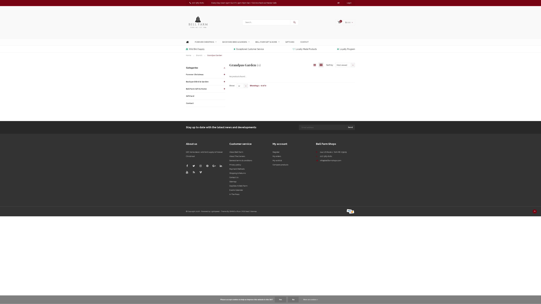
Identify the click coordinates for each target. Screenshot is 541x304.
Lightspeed (215, 211)
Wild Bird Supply (197, 49)
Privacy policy (235, 165)
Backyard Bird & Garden (234, 42)
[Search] (294, 22)
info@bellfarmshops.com (330, 160)
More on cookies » (310, 300)
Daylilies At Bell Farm (238, 186)
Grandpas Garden (214, 55)
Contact (304, 42)
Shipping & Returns (237, 173)
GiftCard (289, 42)
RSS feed (245, 211)
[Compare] (338, 3)
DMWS (232, 211)
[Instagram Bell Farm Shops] (200, 166)
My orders (277, 156)
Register (276, 152)
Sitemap (232, 182)
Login (349, 3)
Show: (232, 86)
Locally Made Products (306, 49)
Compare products (280, 165)
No (293, 300)
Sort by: (329, 65)
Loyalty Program (347, 49)
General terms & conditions (240, 160)
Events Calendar (236, 190)
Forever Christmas (204, 42)
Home (187, 42)
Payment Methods (237, 169)
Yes (280, 300)
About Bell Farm (236, 152)
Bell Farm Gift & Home (266, 42)
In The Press (234, 194)
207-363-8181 (198, 3)
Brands (199, 55)
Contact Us (233, 177)
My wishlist (277, 160)
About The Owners (237, 156)
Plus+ (239, 211)
